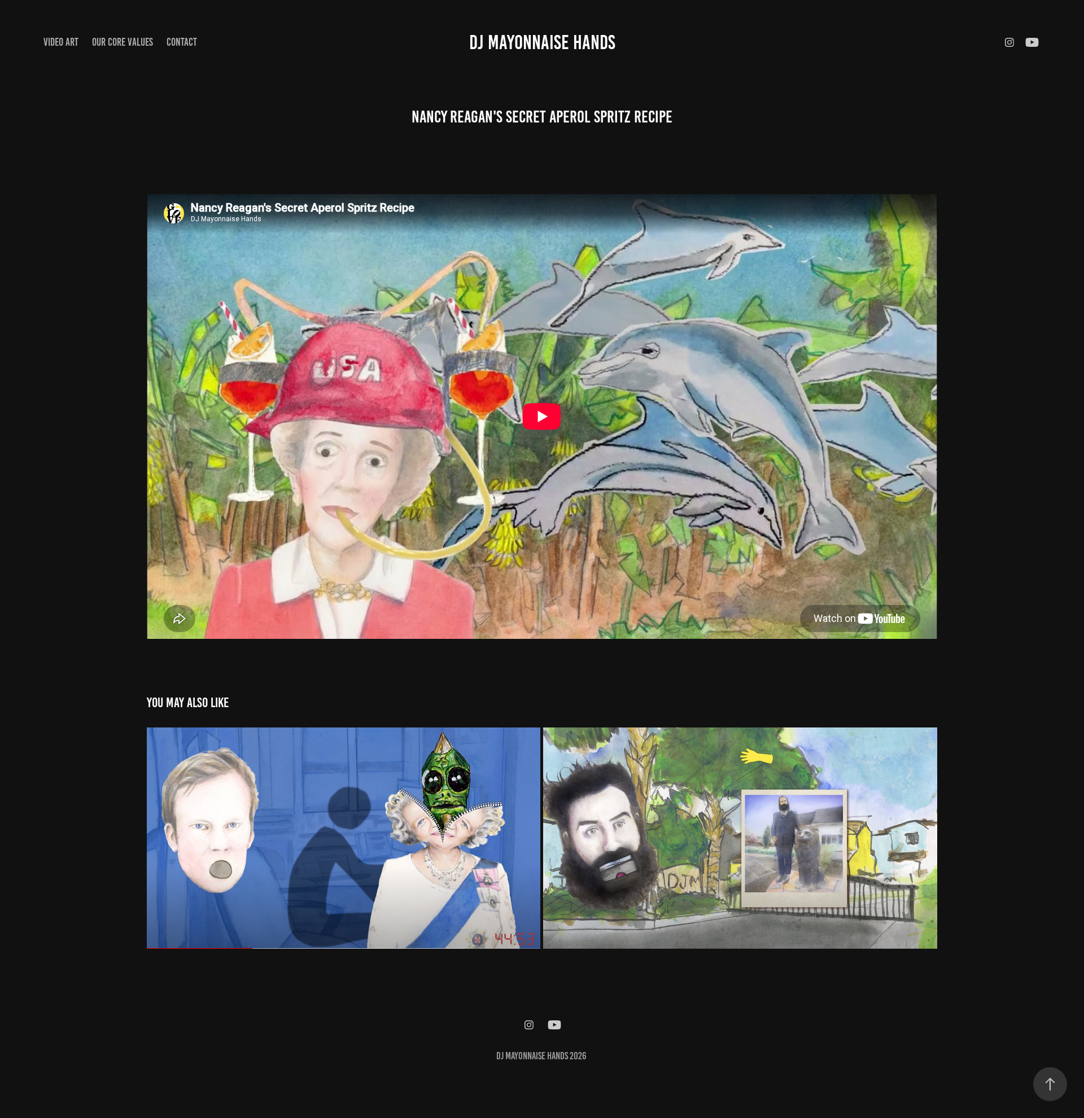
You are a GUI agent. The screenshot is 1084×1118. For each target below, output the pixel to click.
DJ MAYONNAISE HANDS (542, 42)
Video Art (60, 42)
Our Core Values (122, 42)
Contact (182, 42)
